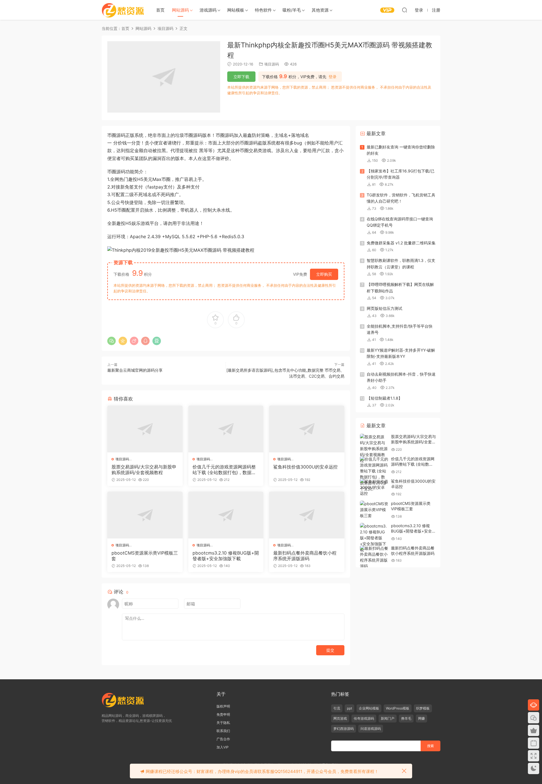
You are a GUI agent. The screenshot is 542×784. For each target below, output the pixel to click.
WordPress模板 (397, 708)
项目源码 (271, 64)
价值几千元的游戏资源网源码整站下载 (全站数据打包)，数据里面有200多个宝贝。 (224, 469)
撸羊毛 (406, 718)
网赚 (421, 718)
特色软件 (263, 10)
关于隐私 (223, 723)
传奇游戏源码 (364, 718)
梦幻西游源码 (343, 728)
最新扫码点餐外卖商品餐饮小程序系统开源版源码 (304, 555)
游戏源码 (208, 10)
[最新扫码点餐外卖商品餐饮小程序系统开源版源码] (306, 515)
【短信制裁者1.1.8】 (384, 398)
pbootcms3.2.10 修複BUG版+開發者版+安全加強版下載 (226, 555)
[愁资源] (123, 10)
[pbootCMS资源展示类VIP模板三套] (145, 515)
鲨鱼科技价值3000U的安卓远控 (305, 467)
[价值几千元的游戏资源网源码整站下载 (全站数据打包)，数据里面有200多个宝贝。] (226, 429)
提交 (330, 650)
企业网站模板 (369, 708)
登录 (332, 77)
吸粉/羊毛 (292, 10)
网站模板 (235, 10)
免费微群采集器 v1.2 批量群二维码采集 (401, 242)
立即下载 (241, 76)
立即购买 (324, 274)
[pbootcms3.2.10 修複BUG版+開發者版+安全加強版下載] (226, 515)
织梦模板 (423, 708)
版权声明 (223, 706)
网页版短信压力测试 (384, 308)
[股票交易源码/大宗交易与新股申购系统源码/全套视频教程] (145, 429)
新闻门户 (387, 718)
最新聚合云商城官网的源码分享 (135, 370)
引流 (336, 708)
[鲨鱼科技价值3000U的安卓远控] (306, 429)
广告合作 (223, 739)
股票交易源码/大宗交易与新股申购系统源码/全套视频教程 (144, 469)
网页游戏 (340, 718)
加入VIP (223, 747)
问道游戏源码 (370, 728)
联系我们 (223, 731)
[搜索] (404, 10)
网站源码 (180, 10)
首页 (160, 10)
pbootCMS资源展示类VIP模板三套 (145, 555)
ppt (349, 708)
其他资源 (320, 10)
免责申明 (223, 714)
